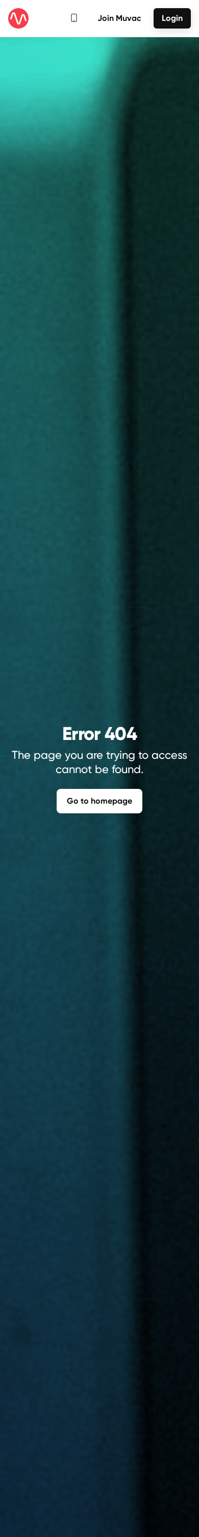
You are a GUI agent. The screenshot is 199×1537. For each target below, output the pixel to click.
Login (172, 18)
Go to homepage (99, 801)
